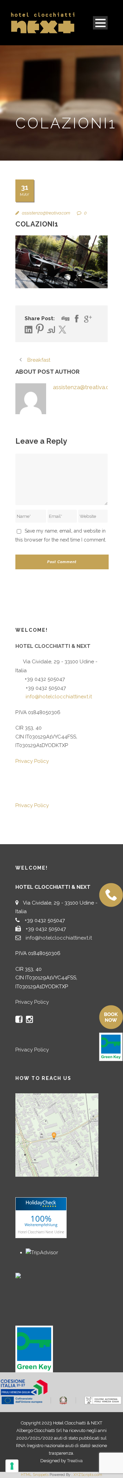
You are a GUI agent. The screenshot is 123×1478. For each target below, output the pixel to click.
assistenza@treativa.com (46, 213)
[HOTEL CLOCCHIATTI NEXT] (32, 1275)
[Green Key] (34, 1349)
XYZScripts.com (87, 1475)
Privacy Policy (32, 761)
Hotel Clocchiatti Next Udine (41, 1231)
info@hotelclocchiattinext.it (59, 697)
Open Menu (100, 23)
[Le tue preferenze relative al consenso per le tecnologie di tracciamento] (11, 1466)
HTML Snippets (35, 1475)
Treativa (75, 1460)
